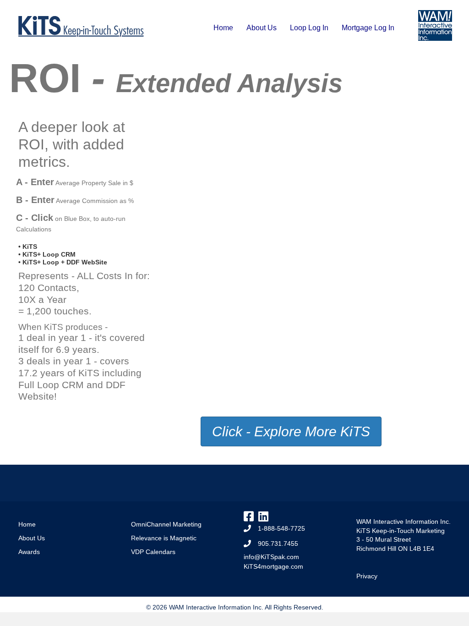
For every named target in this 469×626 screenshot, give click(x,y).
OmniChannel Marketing (166, 524)
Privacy (366, 576)
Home (223, 28)
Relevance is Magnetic (163, 538)
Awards (29, 551)
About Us (261, 28)
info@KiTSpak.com (271, 556)
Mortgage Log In (368, 28)
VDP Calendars (153, 551)
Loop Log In (309, 28)
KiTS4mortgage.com (273, 566)
